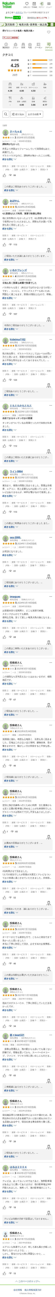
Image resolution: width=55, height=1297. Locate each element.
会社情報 (17, 1290)
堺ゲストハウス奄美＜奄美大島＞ (18, 30)
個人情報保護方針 (33, 1290)
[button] (18, 132)
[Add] (49, 32)
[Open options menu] (51, 131)
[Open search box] (5, 114)
